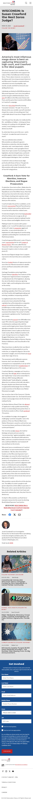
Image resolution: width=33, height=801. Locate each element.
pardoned (27, 411)
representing (10, 242)
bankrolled (27, 214)
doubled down (23, 366)
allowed (27, 404)
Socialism (19, 574)
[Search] (26, 3)
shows (17, 431)
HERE (11, 543)
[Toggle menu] (30, 3)
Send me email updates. (10, 726)
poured (15, 319)
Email (3, 691)
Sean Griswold (15, 612)
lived (29, 353)
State (3, 709)
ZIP (3, 717)
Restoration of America (21, 764)
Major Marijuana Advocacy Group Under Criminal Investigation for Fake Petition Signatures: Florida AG (16, 617)
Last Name (5, 683)
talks (15, 373)
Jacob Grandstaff (18, 26)
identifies (15, 274)
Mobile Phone (6, 700)
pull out (4, 305)
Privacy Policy (16, 743)
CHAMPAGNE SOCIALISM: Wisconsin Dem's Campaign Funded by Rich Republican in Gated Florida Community (14, 582)
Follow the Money (8, 28)
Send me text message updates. (12, 730)
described (12, 105)
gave (3, 98)
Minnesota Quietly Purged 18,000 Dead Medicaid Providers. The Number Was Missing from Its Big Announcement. (16, 650)
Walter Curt (14, 645)
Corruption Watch (9, 642)
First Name (5, 674)
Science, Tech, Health (10, 607)
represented (11, 206)
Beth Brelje (15, 577)
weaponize (17, 228)
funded (10, 262)
